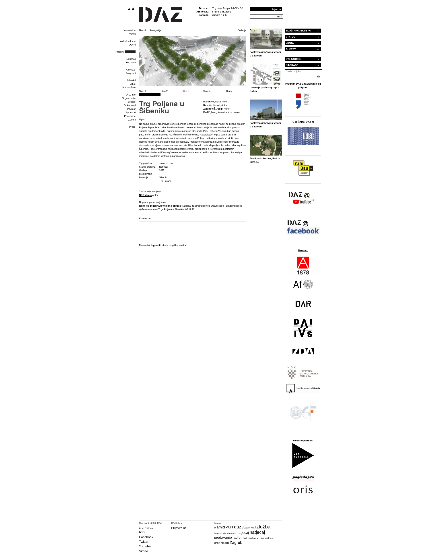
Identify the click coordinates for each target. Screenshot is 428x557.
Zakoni (132, 119)
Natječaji (131, 59)
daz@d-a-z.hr (219, 15)
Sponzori (131, 112)
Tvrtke (132, 84)
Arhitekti (131, 80)
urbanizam (221, 543)
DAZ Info (131, 94)
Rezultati (131, 62)
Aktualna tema (128, 41)
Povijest (131, 109)
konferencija (220, 533)
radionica (240, 537)
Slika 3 (185, 91)
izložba (262, 527)
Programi (131, 73)
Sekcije (132, 101)
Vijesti (132, 34)
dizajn (246, 527)
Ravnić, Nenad (211, 105)
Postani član (129, 87)
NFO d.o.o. (145, 195)
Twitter (143, 541)
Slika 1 (142, 91)
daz (237, 526)
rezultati (252, 538)
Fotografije (155, 30)
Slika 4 (206, 91)
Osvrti (132, 44)
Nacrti (142, 30)
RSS (142, 532)
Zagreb (236, 542)
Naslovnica (129, 30)
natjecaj (243, 532)
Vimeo (143, 551)
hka (253, 527)
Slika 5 (228, 91)
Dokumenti (130, 105)
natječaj (257, 532)
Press (132, 126)
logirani (155, 245)
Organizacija (129, 98)
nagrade (231, 533)
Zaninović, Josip (213, 108)
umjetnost (268, 538)
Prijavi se (276, 9)
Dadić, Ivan (209, 112)
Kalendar (131, 69)
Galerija (242, 30)
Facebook (146, 537)
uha (260, 537)
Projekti (119, 51)
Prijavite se (179, 528)
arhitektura (225, 527)
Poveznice (130, 116)
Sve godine (293, 59)
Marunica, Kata (212, 101)
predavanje (223, 537)
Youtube (145, 546)
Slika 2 (164, 91)
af (215, 527)
